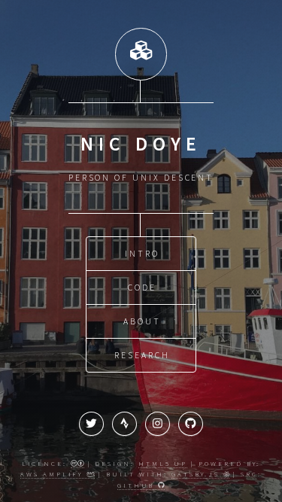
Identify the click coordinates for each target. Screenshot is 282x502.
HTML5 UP (162, 463)
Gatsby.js (197, 474)
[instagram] (157, 424)
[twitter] (91, 424)
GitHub (138, 485)
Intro (142, 253)
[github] (190, 424)
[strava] (124, 424)
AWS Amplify (53, 474)
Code (142, 287)
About (142, 321)
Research (141, 355)
